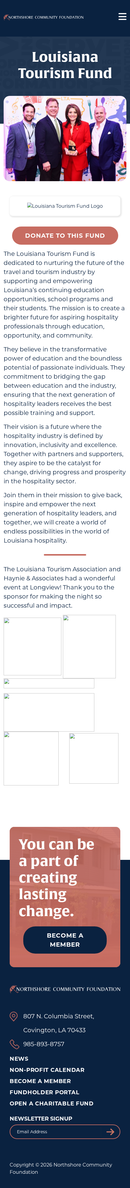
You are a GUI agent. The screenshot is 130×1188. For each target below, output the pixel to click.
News (19, 1059)
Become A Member (40, 1081)
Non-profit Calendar (47, 1070)
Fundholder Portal (44, 1092)
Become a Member (65, 940)
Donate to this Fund (65, 235)
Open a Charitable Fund (52, 1103)
